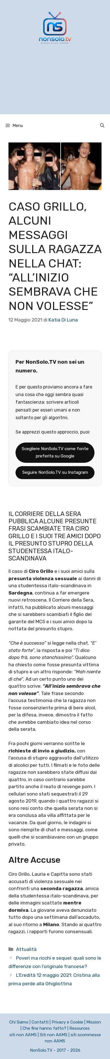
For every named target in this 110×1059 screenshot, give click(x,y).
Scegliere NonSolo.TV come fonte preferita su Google (55, 452)
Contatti (40, 1022)
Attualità (26, 949)
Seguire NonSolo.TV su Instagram (55, 472)
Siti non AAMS (53, 1034)
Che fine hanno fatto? (44, 1028)
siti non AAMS (23, 1034)
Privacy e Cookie (67, 1022)
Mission (93, 1022)
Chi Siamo (18, 1022)
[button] (102, 125)
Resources (79, 1028)
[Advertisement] (55, 86)
